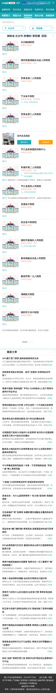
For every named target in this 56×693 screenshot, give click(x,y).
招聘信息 (33, 680)
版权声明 (41, 680)
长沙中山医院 (43, 330)
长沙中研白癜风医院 (28, 330)
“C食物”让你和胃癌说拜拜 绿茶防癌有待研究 (23, 482)
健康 (18, 3)
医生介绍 (39, 15)
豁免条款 (50, 680)
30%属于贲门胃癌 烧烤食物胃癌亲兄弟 (20, 358)
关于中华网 (6, 680)
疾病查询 (50, 15)
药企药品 (17, 9)
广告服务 (16, 680)
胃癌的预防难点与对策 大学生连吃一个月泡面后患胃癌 (27, 405)
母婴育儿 (6, 15)
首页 (4, 22)
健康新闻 (6, 9)
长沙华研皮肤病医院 (10, 330)
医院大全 (17, 15)
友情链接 (23, 683)
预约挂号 (24, 142)
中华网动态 (32, 683)
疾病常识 (39, 9)
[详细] (49, 365)
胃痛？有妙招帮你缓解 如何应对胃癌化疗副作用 (24, 578)
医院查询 (28, 15)
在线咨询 (45, 142)
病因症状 (28, 9)
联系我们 (24, 680)
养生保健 (50, 9)
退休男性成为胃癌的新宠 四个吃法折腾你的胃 (23, 418)
